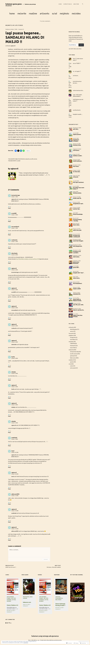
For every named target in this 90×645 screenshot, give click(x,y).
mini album (72, 339)
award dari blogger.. (78, 240)
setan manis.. (76, 278)
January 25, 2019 (76, 159)
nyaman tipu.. (76, 209)
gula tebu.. (76, 129)
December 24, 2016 (77, 239)
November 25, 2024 (59, 607)
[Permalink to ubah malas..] (71, 257)
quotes (72, 362)
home (60, 4)
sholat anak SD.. (77, 198)
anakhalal (14, 437)
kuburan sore (27, 602)
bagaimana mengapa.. (76, 140)
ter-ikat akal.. (76, 171)
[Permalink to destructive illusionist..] (71, 262)
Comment (46, 559)
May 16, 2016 (76, 271)
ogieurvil (13, 45)
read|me (33, 13)
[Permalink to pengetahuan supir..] (71, 204)
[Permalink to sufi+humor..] (71, 151)
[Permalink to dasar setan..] (71, 225)
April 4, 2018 (75, 191)
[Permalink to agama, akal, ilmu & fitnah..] (71, 316)
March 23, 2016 (76, 282)
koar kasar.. (76, 166)
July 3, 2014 (75, 314)
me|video (76, 13)
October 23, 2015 (76, 292)
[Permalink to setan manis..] (71, 278)
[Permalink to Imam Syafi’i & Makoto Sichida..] (71, 300)
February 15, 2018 (76, 196)
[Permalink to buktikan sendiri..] (71, 156)
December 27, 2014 (77, 308)
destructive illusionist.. (76, 262)
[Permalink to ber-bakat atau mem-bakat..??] (71, 188)
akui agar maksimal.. (78, 182)
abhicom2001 (15, 494)
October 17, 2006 (14, 495)
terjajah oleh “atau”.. (78, 272)
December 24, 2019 (11, 610)
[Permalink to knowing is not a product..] (71, 252)
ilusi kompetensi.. (77, 283)
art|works (44, 13)
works (71, 331)
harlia (13, 357)
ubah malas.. (76, 256)
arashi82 (13, 213)
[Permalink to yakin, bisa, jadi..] (71, 230)
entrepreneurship (74, 351)
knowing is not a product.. (77, 252)
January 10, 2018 (76, 207)
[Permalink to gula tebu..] (71, 129)
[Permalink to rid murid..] (71, 177)
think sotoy (73, 358)
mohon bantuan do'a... (78, 90)
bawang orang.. (77, 145)
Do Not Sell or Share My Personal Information (51, 640)
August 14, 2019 (76, 154)
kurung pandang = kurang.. (77, 220)
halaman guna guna (13, 4)
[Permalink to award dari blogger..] (71, 241)
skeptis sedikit (77, 288)
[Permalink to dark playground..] (71, 246)
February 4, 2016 (76, 287)
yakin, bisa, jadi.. (77, 230)
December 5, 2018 (76, 165)
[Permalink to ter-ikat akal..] (71, 172)
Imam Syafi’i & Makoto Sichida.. (77, 300)
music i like (72, 347)
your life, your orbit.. (78, 304)
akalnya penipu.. (77, 193)
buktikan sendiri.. (77, 155)
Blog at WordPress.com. (34, 640)
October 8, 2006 (14, 254)
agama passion (77, 134)
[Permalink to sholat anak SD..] (71, 198)
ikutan (81, 44)
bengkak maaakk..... (78, 114)
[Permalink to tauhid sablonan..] (71, 161)
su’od (54, 13)
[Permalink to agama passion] (71, 135)
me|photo (64, 13)
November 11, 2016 (77, 250)
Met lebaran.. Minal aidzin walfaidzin (54, 566)
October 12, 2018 (76, 170)
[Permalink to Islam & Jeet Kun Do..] (71, 310)
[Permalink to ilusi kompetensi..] (71, 284)
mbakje (13, 372)
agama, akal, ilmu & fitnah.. (77, 316)
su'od (70, 364)
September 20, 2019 (77, 149)
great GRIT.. (76, 267)
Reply (9, 208)
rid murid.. (75, 177)
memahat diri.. (77, 294)
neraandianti (15, 226)
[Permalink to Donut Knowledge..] (71, 214)
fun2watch (72, 345)
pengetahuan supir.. (78, 203)
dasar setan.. (76, 224)
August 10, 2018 (76, 175)
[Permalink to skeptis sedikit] (71, 289)
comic (71, 366)
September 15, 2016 (77, 255)
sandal (18, 160)
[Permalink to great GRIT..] (71, 268)
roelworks (14, 240)
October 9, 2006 (14, 386)
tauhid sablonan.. (77, 161)
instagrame (73, 337)
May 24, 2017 (76, 218)
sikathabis (14, 253)
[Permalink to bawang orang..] (71, 145)
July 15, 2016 (75, 266)
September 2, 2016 (77, 260)
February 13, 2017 (76, 228)
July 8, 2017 (75, 212)
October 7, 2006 (14, 29)
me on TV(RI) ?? (76, 63)
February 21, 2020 (76, 143)
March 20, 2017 (76, 223)
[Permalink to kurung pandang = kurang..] (71, 220)
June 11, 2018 (76, 186)
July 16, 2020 (75, 133)
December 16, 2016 (77, 244)
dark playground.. (77, 246)
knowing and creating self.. (76, 236)
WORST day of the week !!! (10, 566)
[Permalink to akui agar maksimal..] (71, 182)
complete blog (67, 4)
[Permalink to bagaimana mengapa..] (71, 140)
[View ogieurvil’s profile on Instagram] (9, 622)
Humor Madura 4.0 (12, 605)
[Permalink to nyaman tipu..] (71, 209)
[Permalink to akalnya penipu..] (71, 193)
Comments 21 (21, 29)
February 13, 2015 (76, 303)
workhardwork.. (77, 110)
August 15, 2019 (26, 604)
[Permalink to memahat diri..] (71, 294)
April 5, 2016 (75, 276)
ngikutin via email (74, 31)
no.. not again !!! (77, 71)
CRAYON (72, 343)
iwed (12, 451)
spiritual (72, 355)
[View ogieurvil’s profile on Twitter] (7, 622)
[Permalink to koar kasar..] (71, 167)
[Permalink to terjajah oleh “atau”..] (71, 273)
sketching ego (73, 329)
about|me (76, 4)
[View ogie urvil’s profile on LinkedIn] (10, 622)
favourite (71, 333)
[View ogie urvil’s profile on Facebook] (6, 622)
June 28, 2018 (76, 181)
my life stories (18, 25)
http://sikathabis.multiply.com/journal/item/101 (27, 259)
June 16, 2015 (76, 298)
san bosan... (76, 75)
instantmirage (15, 195)
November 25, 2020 (77, 127)
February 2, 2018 (76, 202)
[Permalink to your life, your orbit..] (71, 305)
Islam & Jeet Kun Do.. (78, 310)
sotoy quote (73, 368)
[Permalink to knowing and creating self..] (71, 236)
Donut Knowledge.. (78, 214)
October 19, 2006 (14, 510)
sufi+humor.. (76, 150)
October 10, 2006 (14, 452)
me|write (22, 13)
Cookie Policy (25, 642)
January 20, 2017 (76, 234)
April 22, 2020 (76, 138)
